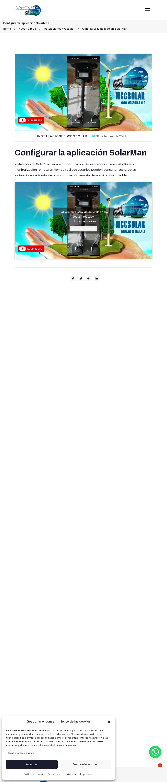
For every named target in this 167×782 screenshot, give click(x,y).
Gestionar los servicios (21, 753)
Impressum (86, 774)
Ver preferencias (85, 764)
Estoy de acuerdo (84, 228)
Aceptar (32, 764)
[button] (109, 722)
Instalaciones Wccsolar (62, 136)
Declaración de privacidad (62, 774)
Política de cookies (34, 774)
